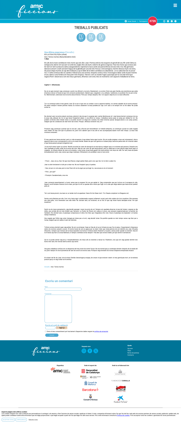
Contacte (130, 355)
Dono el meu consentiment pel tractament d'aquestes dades (66, 331)
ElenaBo (69, 52)
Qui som (130, 348)
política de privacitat (101, 331)
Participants (143, 21)
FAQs (129, 351)
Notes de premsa (133, 353)
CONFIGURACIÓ (21, 419)
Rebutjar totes (33, 419)
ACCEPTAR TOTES (8, 419)
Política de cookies (123, 415)
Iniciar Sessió (132, 21)
